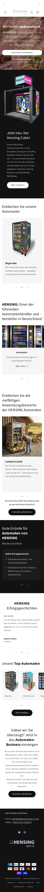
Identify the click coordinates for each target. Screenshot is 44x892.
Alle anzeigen (22, 712)
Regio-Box (8, 696)
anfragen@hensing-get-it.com (25, 818)
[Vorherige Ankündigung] (4, 3)
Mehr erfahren (18, 185)
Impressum (11, 883)
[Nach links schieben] (16, 287)
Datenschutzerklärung (31, 878)
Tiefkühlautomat (28, 696)
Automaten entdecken (22, 52)
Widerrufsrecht (19, 887)
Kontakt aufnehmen (22, 59)
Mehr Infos (20, 366)
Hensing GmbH (16, 878)
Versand (30, 887)
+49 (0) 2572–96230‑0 (22, 822)
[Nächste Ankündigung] (39, 3)
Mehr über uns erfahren (12, 543)
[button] (5, 12)
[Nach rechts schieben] (27, 287)
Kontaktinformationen (26, 883)
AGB (37, 883)
